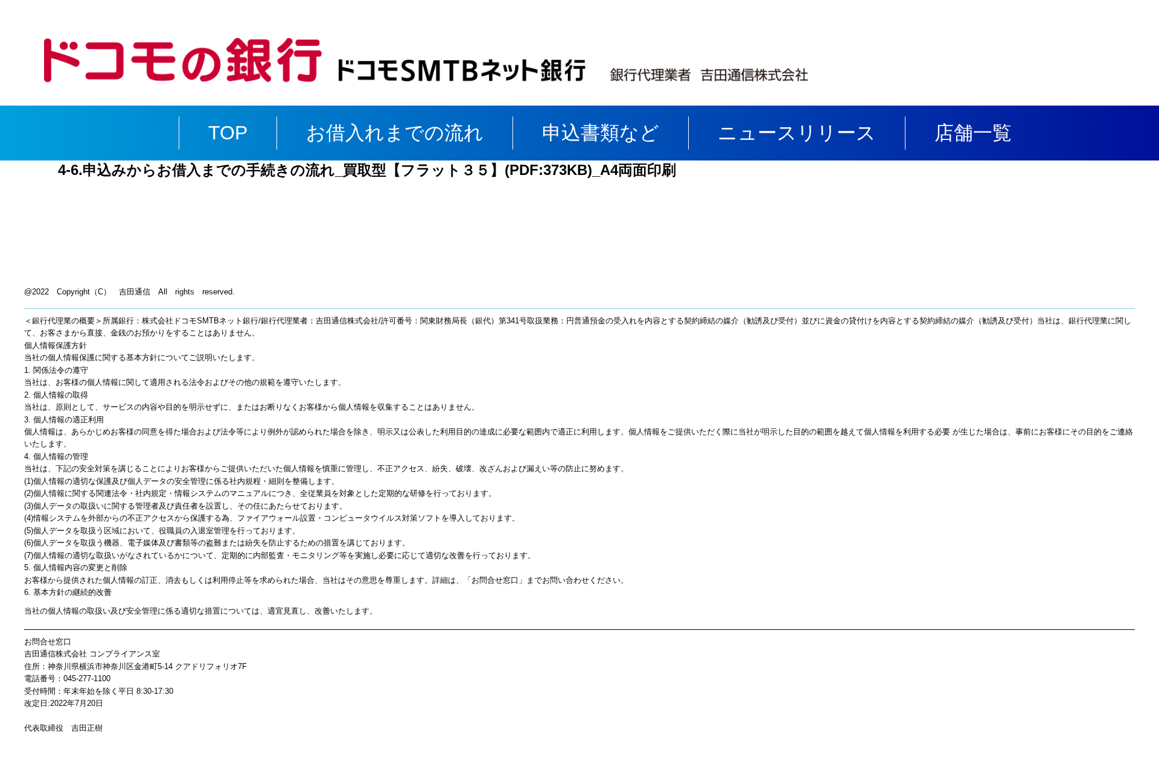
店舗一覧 (973, 133)
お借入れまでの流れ (395, 133)
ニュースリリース (797, 133)
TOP (227, 133)
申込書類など (600, 133)
